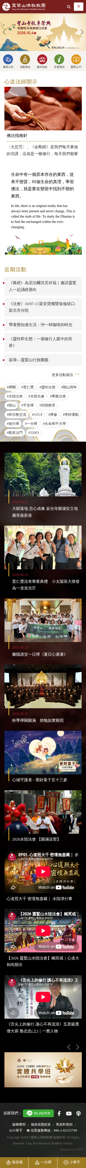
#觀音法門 (15, 433)
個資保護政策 (41, 1124)
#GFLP (37, 414)
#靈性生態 (47, 387)
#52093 (33, 433)
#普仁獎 (27, 387)
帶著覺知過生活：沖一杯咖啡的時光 (40, 325)
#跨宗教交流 (16, 414)
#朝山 (11, 405)
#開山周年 (69, 387)
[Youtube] (68, 1113)
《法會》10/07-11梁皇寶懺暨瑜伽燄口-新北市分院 (42, 307)
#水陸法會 (15, 396)
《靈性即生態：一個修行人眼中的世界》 (40, 342)
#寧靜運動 (71, 414)
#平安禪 (27, 405)
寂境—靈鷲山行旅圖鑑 (29, 360)
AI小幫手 (15, 1130)
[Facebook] (59, 1113)
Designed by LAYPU (72, 1149)
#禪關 (11, 387)
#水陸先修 (36, 396)
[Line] (38, 1113)
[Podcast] (78, 1113)
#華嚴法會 (58, 396)
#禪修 (52, 414)
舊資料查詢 (64, 1124)
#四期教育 (47, 405)
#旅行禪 (13, 423)
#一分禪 (31, 423)
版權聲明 (19, 1124)
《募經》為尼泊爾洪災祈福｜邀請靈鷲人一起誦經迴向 (42, 286)
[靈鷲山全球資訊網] (24, 7)
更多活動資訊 (62, 375)
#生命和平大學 (54, 423)
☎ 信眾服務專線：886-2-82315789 (51, 1130)
